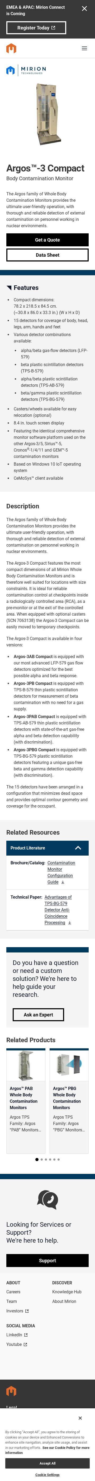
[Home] (11, 48)
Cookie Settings (47, 1475)
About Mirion (64, 1301)
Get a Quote (47, 240)
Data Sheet (47, 255)
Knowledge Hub (67, 1291)
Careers (13, 1291)
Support (47, 1260)
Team (11, 1301)
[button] (37, 1159)
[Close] (80, 1418)
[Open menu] (84, 48)
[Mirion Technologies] (47, 70)
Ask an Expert (38, 1015)
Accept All (47, 1463)
